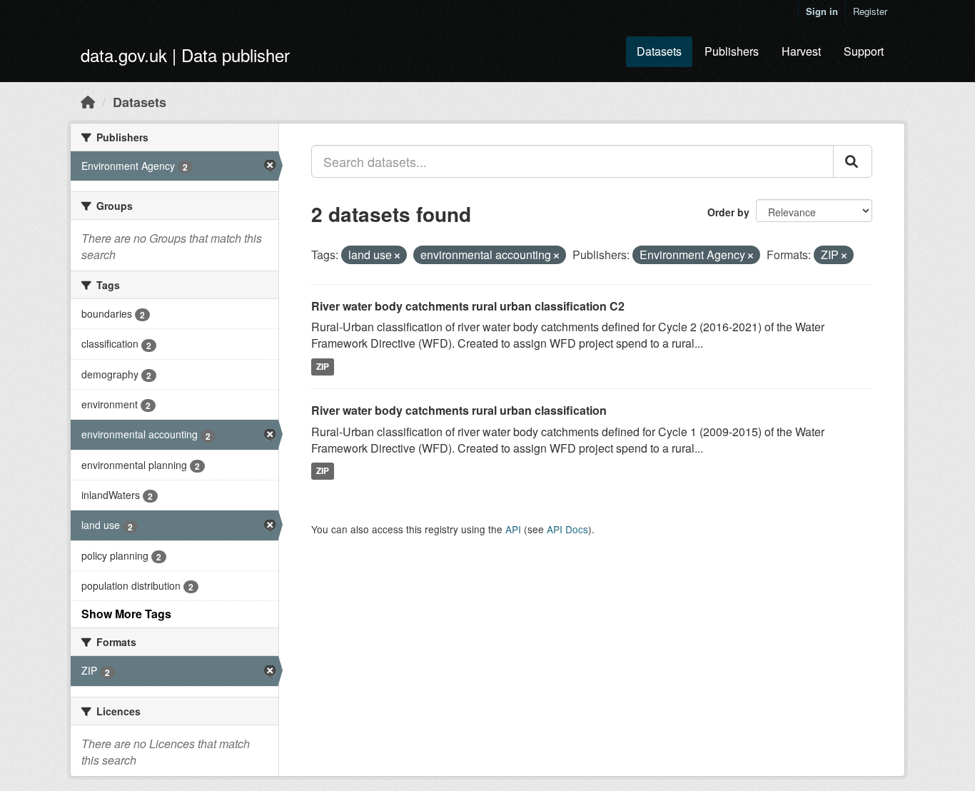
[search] (852, 161)
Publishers (731, 51)
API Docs (567, 529)
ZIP (322, 366)
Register (870, 11)
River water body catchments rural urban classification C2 (468, 306)
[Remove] (397, 255)
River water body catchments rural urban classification (459, 410)
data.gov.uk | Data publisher (185, 54)
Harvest (801, 51)
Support (864, 51)
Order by (728, 212)
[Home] (88, 101)
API (513, 529)
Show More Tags (126, 613)
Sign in (822, 11)
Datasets (659, 51)
